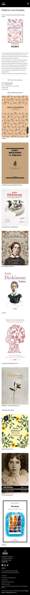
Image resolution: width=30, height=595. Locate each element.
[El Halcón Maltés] (3, 3)
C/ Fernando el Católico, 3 (7, 558)
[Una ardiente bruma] (15, 231)
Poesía (22, 14)
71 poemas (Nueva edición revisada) (12, 185)
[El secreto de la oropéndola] (15, 189)
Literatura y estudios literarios (13, 14)
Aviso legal (4, 575)
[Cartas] (15, 271)
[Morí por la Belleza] (15, 415)
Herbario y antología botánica (11, 405)
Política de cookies (6, 584)
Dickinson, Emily (9, 82)
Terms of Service (10, 592)
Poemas (4, 138)
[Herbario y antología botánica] (15, 368)
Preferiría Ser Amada (8, 410)
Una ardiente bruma (7, 266)
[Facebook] (2, 565)
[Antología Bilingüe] (15, 453)
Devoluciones (5, 579)
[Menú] (28, 3)
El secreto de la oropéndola (10, 227)
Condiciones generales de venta (9, 577)
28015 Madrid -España (6, 560)
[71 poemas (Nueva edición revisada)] (15, 143)
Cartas (4, 313)
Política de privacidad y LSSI (8, 582)
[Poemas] (15, 96)
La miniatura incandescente (10, 363)
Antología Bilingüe (7, 495)
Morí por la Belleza (7, 449)
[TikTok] (7, 565)
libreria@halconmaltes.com (7, 556)
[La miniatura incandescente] (15, 317)
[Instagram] (5, 565)
